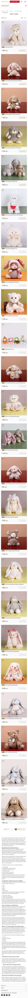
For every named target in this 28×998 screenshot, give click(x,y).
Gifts (11, 11)
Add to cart (22, 50)
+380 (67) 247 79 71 (5, 1)
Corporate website (15, 1)
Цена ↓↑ (25, 17)
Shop (7, 11)
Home (2, 11)
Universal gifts (18, 11)
